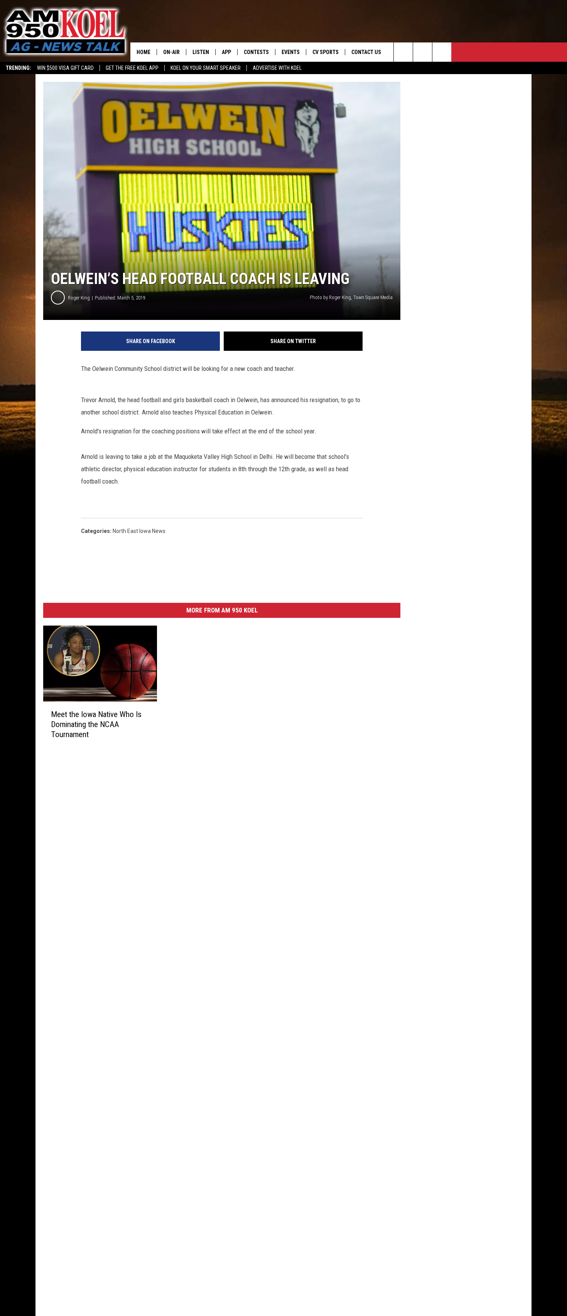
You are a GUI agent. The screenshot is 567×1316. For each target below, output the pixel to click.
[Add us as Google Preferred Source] (422, 52)
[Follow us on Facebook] (441, 52)
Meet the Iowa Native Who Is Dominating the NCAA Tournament (96, 724)
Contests (256, 52)
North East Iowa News (139, 531)
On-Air (171, 52)
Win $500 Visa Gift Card (65, 68)
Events (291, 52)
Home (143, 52)
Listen (200, 52)
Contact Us (366, 52)
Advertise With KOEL (277, 68)
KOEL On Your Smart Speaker (205, 68)
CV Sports (325, 52)
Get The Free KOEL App (132, 68)
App (226, 52)
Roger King (79, 298)
